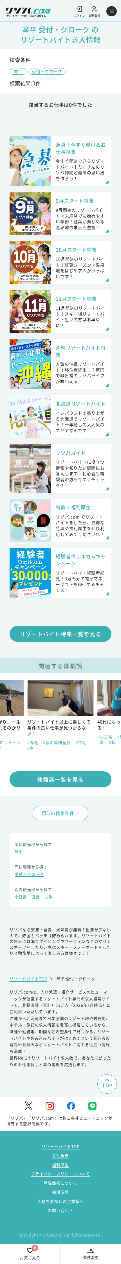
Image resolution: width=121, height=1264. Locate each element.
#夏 (32, 742)
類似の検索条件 (57, 813)
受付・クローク (47, 71)
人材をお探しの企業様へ (60, 1201)
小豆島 (21, 897)
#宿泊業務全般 (62, 736)
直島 (36, 897)
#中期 (12, 742)
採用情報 (60, 1192)
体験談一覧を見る (60, 779)
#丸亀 (104, 736)
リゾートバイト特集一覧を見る (61, 634)
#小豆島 (36, 736)
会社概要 (60, 1155)
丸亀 (48, 897)
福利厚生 (60, 1164)
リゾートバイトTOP (28, 978)
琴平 (18, 71)
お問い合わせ (60, 1210)
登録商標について (60, 1183)
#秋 (43, 742)
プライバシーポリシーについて (60, 1173)
